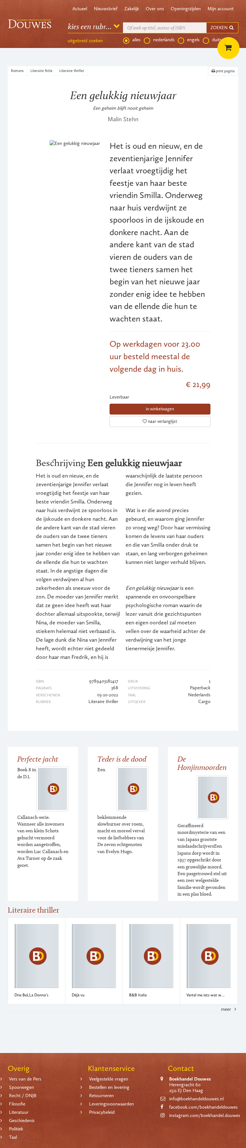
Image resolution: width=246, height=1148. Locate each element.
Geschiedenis (22, 1120)
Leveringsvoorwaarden (111, 1104)
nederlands (164, 40)
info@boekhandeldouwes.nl (196, 1099)
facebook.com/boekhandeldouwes (203, 1107)
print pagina (225, 71)
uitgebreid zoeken (85, 41)
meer (226, 1009)
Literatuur (19, 1112)
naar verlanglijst (162, 421)
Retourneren (101, 1095)
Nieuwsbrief (106, 9)
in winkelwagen (160, 409)
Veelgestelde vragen (108, 1079)
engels (193, 40)
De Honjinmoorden (202, 763)
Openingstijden (186, 9)
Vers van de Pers (25, 1079)
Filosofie (17, 1104)
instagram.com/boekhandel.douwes (204, 1115)
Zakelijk (131, 9)
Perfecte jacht (37, 759)
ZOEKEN (219, 27)
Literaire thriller (71, 70)
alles (136, 40)
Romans (17, 70)
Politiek (16, 1129)
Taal (13, 1137)
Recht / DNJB (23, 1095)
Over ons (155, 9)
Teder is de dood (121, 759)
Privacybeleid (102, 1112)
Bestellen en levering (109, 1087)
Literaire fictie (41, 70)
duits (217, 40)
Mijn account (221, 9)
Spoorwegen (21, 1087)
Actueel (79, 9)
